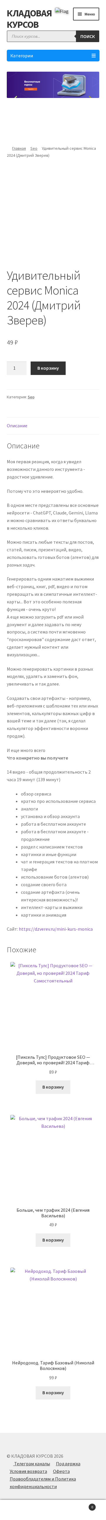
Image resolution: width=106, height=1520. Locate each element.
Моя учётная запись (17, 1510)
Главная (19, 148)
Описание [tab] (17, 425)
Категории (21, 55)
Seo (33, 148)
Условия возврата (28, 1471)
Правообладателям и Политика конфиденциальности (43, 1482)
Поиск (87, 36)
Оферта (61, 1471)
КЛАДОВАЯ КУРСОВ (29, 18)
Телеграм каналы (31, 1463)
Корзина (82, 1505)
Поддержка (68, 1463)
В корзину (48, 368)
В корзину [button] (53, 1087)
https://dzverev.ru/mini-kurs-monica (56, 929)
